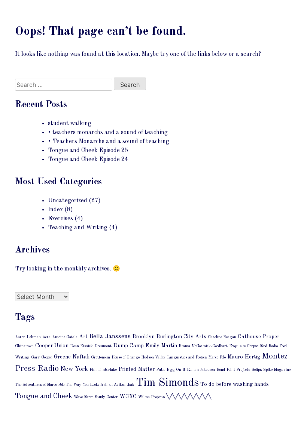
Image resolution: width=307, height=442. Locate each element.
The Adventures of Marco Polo (39, 385)
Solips (257, 370)
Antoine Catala (64, 337)
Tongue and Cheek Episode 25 (88, 151)
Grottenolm (100, 357)
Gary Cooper (41, 357)
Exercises (60, 219)
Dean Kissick (81, 346)
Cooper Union (52, 345)
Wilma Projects (151, 397)
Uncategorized (67, 201)
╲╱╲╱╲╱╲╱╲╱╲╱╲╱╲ (188, 396)
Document (103, 346)
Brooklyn (143, 336)
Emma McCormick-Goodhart (203, 346)
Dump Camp (128, 345)
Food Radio (269, 346)
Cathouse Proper (258, 336)
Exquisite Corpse (243, 346)
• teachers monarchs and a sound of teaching (108, 133)
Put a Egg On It (170, 370)
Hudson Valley (153, 357)
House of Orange (126, 357)
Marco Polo (217, 357)
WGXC (128, 396)
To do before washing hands (234, 384)
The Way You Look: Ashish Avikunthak (100, 385)
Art (83, 336)
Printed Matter (136, 369)
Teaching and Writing (77, 228)
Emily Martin (161, 345)
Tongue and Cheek (43, 396)
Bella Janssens (110, 336)
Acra (46, 337)
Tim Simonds (167, 383)
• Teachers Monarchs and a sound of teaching (108, 142)
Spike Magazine (277, 370)
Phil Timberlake (103, 370)
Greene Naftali (71, 357)
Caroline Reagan (222, 337)
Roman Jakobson (201, 370)
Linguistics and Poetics (187, 357)
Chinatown (24, 346)
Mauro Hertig (243, 357)
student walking (69, 124)
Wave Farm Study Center (96, 397)
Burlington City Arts (181, 336)
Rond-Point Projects (233, 370)
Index (55, 210)
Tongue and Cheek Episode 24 (88, 160)
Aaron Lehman (28, 337)
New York (74, 369)
